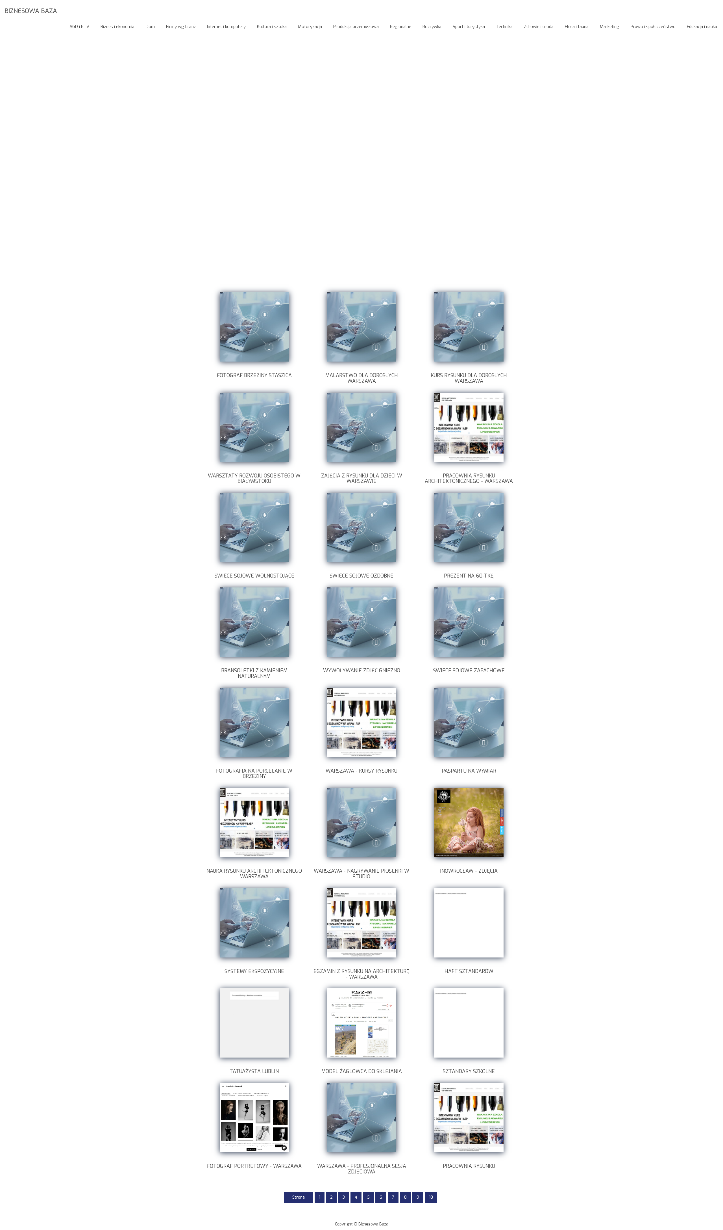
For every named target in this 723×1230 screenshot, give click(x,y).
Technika (504, 26)
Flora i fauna (577, 26)
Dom (150, 26)
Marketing (609, 26)
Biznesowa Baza (31, 10)
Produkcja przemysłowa (356, 26)
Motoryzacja (310, 26)
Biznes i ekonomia (117, 26)
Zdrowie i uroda (539, 26)
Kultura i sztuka (272, 26)
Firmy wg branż (181, 26)
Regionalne (400, 26)
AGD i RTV (79, 26)
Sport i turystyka (469, 26)
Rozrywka (432, 26)
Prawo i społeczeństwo (653, 26)
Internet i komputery (226, 26)
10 (431, 1197)
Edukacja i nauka (702, 26)
